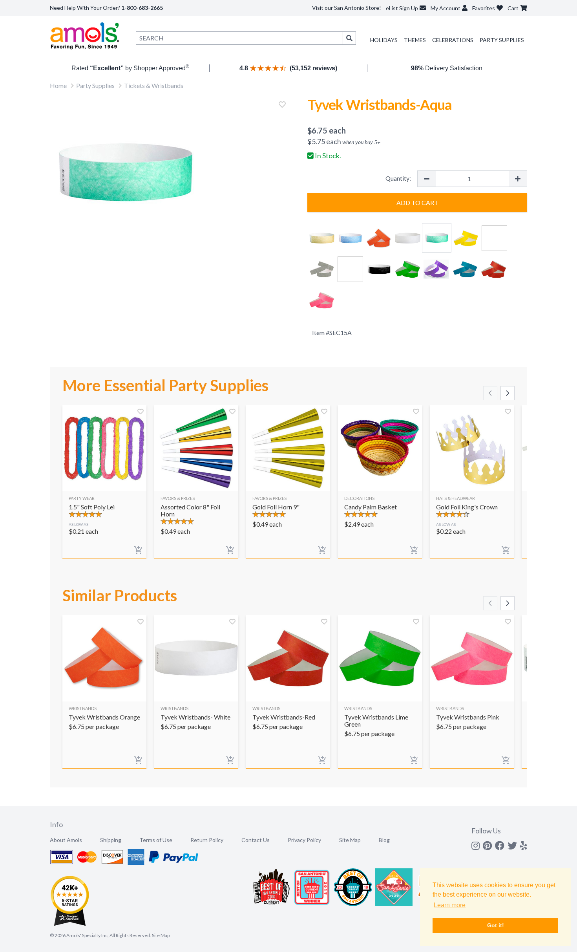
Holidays (384, 40)
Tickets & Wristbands (153, 85)
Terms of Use (155, 840)
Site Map (350, 840)
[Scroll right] (507, 393)
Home (58, 85)
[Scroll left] (490, 393)
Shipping (110, 840)
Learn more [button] (450, 905)
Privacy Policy (304, 840)
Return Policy (206, 840)
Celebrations (452, 40)
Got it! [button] (495, 925)
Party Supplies (502, 40)
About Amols (66, 840)
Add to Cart (417, 202)
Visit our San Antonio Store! (346, 7)
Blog (384, 840)
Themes (415, 40)
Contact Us (255, 840)
